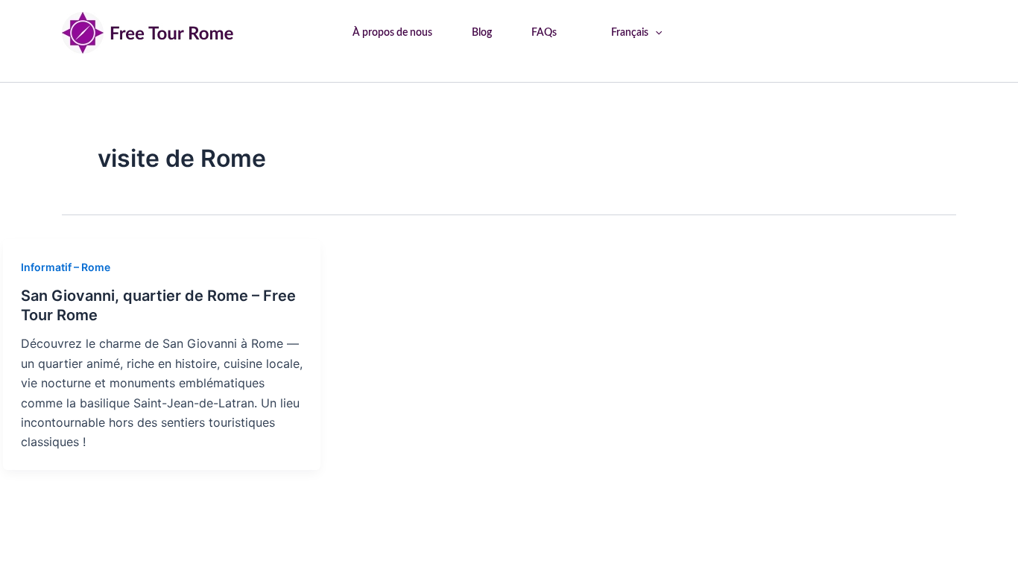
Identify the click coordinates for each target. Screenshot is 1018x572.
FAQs (544, 33)
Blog (482, 33)
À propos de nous (392, 33)
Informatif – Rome (65, 267)
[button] (655, 32)
